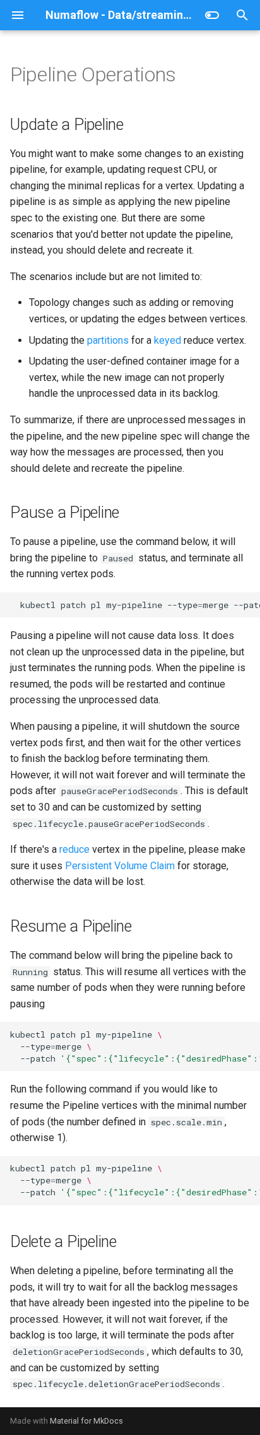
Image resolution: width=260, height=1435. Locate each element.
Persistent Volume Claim (120, 866)
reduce (74, 849)
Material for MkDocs (86, 1421)
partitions (108, 340)
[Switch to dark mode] (212, 15)
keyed (167, 340)
